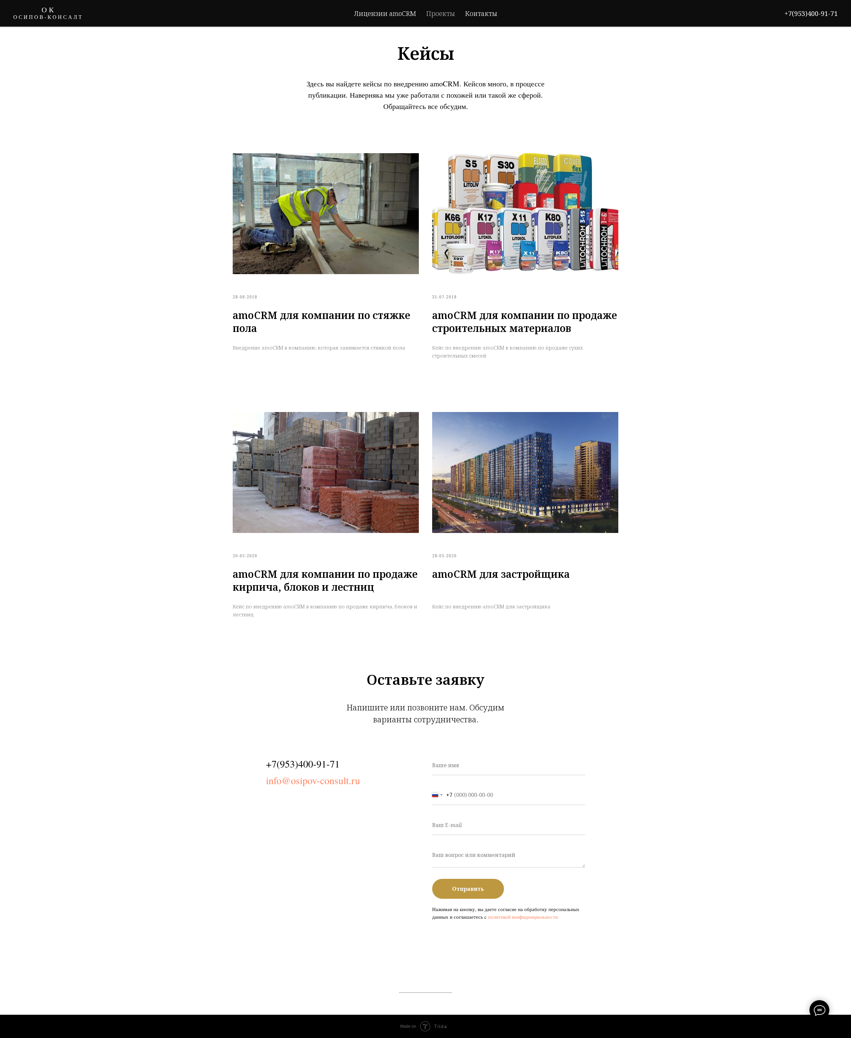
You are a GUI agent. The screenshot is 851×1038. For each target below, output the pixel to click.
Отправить (468, 888)
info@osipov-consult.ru (313, 780)
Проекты (440, 13)
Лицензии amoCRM (385, 13)
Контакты (481, 13)
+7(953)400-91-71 (811, 13)
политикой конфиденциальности (523, 916)
